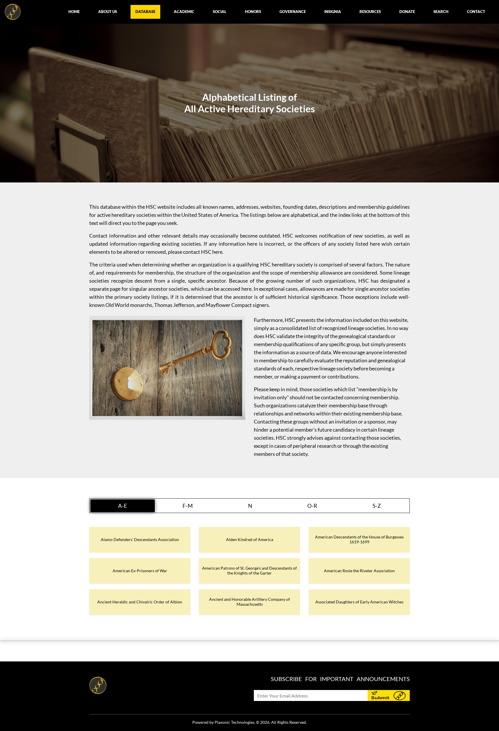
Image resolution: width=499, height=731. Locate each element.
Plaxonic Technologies (234, 722)
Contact (476, 11)
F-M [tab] (188, 505)
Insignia (332, 11)
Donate (407, 11)
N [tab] (250, 505)
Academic (184, 11)
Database (145, 11)
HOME (74, 11)
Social (219, 11)
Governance (293, 11)
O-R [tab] (312, 505)
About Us (107, 11)
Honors (253, 11)
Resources (370, 11)
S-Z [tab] (377, 505)
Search (440, 11)
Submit (389, 695)
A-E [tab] (122, 505)
